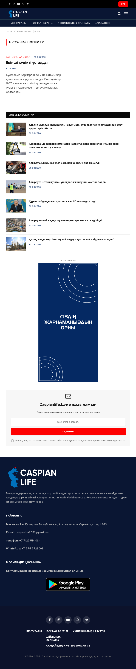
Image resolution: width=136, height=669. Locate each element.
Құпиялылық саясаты (74, 23)
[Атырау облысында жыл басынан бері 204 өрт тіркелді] (16, 167)
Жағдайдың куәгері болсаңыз (68, 645)
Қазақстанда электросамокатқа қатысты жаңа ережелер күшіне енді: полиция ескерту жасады (74, 145)
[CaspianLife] (30, 13)
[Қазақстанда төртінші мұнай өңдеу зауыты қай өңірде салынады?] (16, 244)
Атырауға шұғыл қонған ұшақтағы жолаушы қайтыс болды (67, 182)
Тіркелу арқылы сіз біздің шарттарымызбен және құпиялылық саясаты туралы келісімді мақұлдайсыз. (70, 440)
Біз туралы (18, 23)
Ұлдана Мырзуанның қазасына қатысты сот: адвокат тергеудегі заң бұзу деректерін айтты (76, 126)
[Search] (119, 14)
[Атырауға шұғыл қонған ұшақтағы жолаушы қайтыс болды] (16, 186)
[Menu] (126, 14)
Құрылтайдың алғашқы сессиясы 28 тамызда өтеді (62, 201)
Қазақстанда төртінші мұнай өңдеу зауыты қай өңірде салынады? (72, 239)
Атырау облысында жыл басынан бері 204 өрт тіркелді (64, 163)
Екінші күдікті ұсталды (27, 62)
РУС (123, 4)
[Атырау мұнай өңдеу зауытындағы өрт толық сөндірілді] (16, 225)
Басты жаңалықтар (18, 57)
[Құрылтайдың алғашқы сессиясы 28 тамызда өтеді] (16, 206)
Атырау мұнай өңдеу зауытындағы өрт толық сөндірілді (65, 220)
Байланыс (102, 23)
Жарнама (52, 640)
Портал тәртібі (42, 23)
